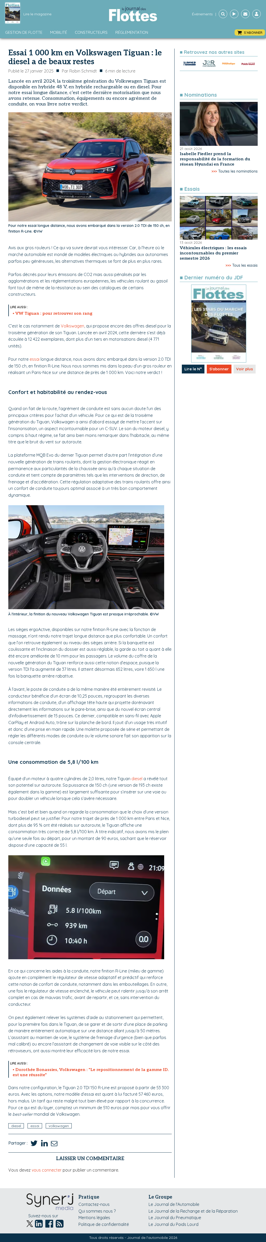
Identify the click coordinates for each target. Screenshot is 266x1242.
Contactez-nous (94, 1204)
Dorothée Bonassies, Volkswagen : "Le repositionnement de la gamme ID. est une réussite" (91, 1072)
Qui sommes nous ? (97, 1211)
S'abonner (219, 368)
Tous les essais (245, 265)
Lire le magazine (37, 14)
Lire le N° (193, 368)
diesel (136, 778)
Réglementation (131, 32)
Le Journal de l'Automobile (174, 1204)
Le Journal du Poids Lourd (173, 1224)
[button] (250, 32)
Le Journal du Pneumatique (175, 1217)
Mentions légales (94, 1217)
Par (79, 71)
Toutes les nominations (238, 171)
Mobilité (58, 32)
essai (34, 359)
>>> (214, 171)
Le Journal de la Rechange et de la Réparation (193, 1211)
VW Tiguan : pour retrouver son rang (53, 313)
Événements (202, 14)
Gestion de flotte (23, 32)
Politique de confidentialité (103, 1224)
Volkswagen (72, 325)
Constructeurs (91, 32)
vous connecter (47, 1170)
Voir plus (244, 368)
